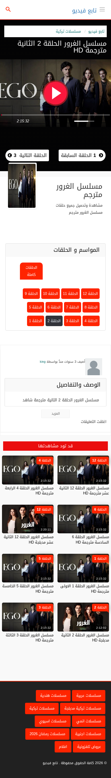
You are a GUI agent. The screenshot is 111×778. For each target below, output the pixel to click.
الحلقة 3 (72, 320)
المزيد (56, 413)
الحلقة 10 (50, 293)
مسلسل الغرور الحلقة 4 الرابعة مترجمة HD (29, 491)
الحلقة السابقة (78, 155)
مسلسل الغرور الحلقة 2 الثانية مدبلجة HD (85, 638)
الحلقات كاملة (31, 271)
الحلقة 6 (54, 307)
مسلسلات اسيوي (52, 721)
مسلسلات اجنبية (88, 733)
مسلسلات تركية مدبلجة (82, 708)
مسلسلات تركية (68, 31)
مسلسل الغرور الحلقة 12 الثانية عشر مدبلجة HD (29, 539)
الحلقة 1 (35, 320)
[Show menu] (102, 9)
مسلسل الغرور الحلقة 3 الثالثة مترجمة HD (30, 638)
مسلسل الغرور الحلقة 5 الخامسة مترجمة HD (28, 588)
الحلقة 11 (70, 293)
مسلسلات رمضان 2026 (47, 733)
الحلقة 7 (72, 307)
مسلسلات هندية (53, 695)
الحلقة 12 (90, 293)
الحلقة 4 (91, 320)
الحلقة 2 (54, 320)
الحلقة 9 (31, 293)
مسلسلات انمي (88, 721)
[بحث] (8, 9)
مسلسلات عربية (88, 695)
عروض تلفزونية (89, 746)
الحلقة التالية (29, 155)
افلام (63, 746)
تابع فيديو (84, 10)
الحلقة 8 (91, 307)
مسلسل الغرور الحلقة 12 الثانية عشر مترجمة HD (84, 491)
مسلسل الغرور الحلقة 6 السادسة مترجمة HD (90, 539)
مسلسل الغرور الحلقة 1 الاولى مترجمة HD (84, 588)
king (43, 362)
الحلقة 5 (35, 307)
